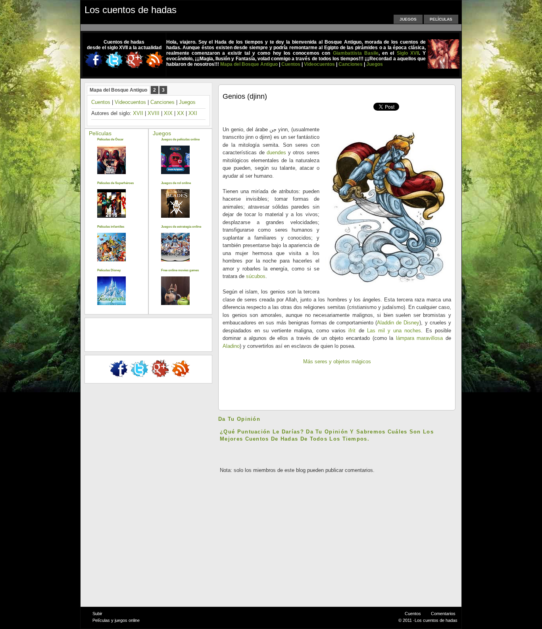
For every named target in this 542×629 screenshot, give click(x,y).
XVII (138, 113)
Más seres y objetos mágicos (337, 361)
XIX (168, 113)
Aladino (231, 346)
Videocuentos (130, 102)
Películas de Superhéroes (115, 183)
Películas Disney (109, 270)
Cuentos (100, 102)
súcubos (255, 276)
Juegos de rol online (176, 183)
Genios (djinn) (245, 96)
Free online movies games (180, 270)
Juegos (408, 19)
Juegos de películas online (180, 139)
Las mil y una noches (394, 331)
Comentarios (443, 613)
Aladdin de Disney (398, 323)
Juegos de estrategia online (181, 226)
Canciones (162, 102)
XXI (192, 113)
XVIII (154, 113)
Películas (441, 19)
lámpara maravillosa (419, 338)
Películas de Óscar (110, 139)
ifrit (352, 331)
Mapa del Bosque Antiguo (118, 90)
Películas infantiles (110, 226)
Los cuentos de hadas (131, 9)
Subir (97, 613)
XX (180, 113)
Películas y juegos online (116, 620)
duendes (276, 152)
